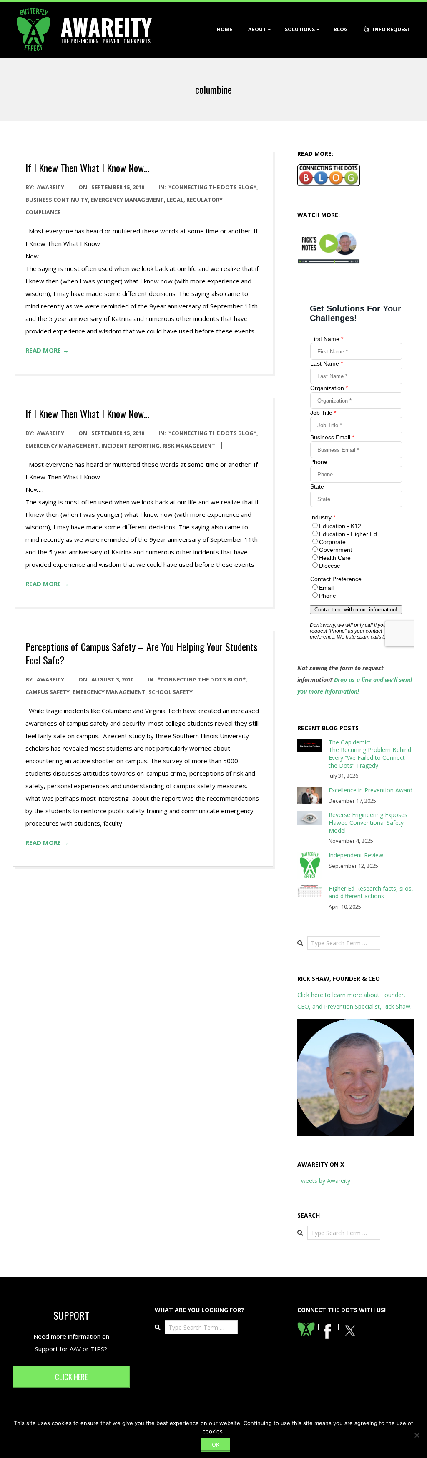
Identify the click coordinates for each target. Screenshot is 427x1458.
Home (224, 29)
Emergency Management (127, 199)
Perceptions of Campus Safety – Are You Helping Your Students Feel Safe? (141, 653)
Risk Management (189, 445)
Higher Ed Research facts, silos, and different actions (371, 892)
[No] (416, 1435)
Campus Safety (47, 692)
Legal (175, 199)
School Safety (170, 692)
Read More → (47, 350)
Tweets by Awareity (323, 1181)
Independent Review (356, 855)
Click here (71, 1376)
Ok (215, 1444)
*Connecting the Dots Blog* (212, 187)
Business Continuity (56, 199)
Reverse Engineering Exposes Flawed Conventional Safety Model (368, 822)
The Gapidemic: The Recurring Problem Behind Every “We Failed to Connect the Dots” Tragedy (370, 753)
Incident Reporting (130, 445)
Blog (341, 29)
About (257, 29)
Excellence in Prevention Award (370, 790)
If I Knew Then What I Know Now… (87, 167)
